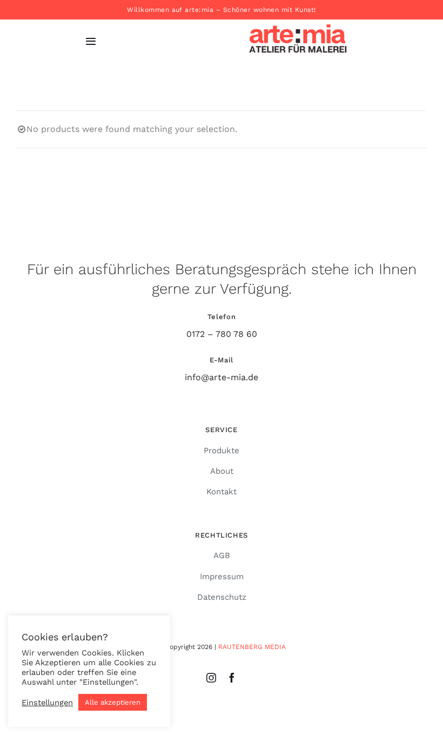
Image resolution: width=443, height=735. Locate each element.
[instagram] (211, 678)
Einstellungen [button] (47, 702)
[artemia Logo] (298, 21)
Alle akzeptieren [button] (112, 702)
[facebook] (232, 678)
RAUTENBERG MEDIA (252, 647)
